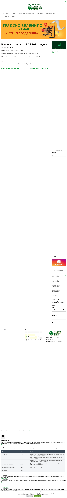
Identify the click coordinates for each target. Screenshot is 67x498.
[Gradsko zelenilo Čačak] (33, 10)
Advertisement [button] (4, 487)
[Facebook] (4, 1)
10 (26, 336)
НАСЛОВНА (6, 13)
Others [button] (2, 491)
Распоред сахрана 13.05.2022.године (10, 68)
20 (33, 337)
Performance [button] (4, 478)
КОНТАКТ (14, 16)
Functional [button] (3, 474)
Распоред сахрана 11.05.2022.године (39, 68)
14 (35, 336)
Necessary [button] (3, 444)
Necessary (5, 446)
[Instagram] (2, 1)
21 (35, 337)
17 (26, 337)
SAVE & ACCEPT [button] (4, 494)
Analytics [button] (3, 482)
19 (31, 337)
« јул (26, 342)
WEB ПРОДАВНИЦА (50, 13)
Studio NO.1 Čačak (28, 430)
